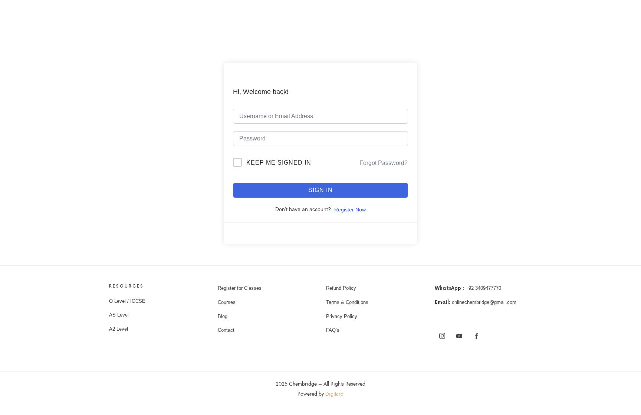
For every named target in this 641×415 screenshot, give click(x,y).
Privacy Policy (341, 316)
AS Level (119, 315)
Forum (456, 20)
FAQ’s (332, 330)
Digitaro (334, 394)
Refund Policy (341, 288)
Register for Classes (240, 288)
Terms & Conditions (347, 302)
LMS (381, 20)
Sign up (491, 20)
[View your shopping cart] (528, 20)
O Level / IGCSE (127, 301)
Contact (226, 330)
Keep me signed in (278, 162)
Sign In (320, 190)
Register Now (350, 210)
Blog (222, 316)
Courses (405, 20)
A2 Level (118, 329)
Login (473, 20)
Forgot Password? (383, 163)
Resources (432, 20)
